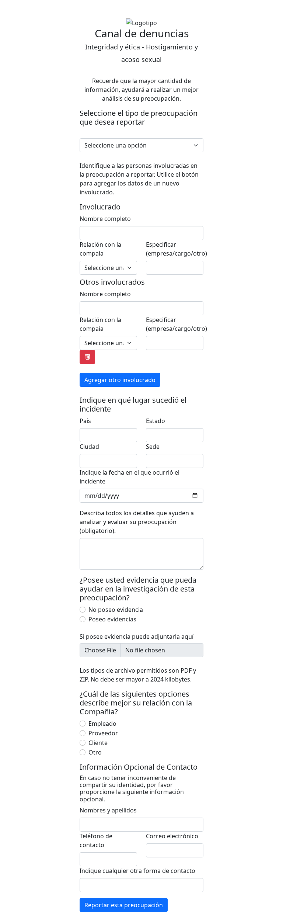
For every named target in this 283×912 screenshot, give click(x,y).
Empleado (102, 723)
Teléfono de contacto (96, 840)
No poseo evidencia (115, 610)
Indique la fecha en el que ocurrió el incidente (129, 476)
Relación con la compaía (100, 248)
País (85, 421)
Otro (95, 752)
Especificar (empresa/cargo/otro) (176, 248)
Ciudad (89, 447)
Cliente (98, 743)
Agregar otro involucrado (120, 380)
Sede (153, 447)
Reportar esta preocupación (123, 905)
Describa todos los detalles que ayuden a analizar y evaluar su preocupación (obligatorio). (137, 522)
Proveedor (103, 733)
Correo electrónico (172, 836)
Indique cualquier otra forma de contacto (137, 871)
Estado (155, 421)
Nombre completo (105, 219)
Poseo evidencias (112, 619)
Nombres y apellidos (108, 810)
